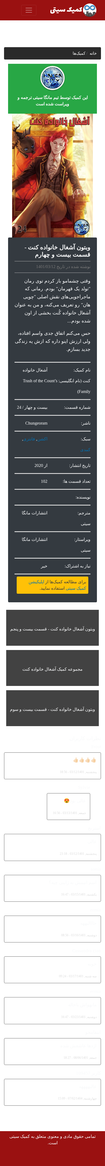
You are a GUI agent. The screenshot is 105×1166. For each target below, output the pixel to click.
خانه (93, 53)
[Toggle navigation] (28, 10)
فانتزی (29, 439)
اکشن (42, 439)
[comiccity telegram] (12, 1157)
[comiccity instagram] (24, 1157)
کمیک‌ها (79, 53)
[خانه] (72, 10)
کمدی (85, 449)
